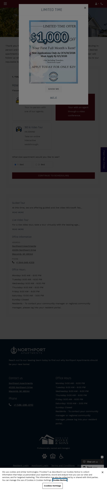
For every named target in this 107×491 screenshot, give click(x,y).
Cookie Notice (60, 480)
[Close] (102, 472)
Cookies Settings (52, 486)
